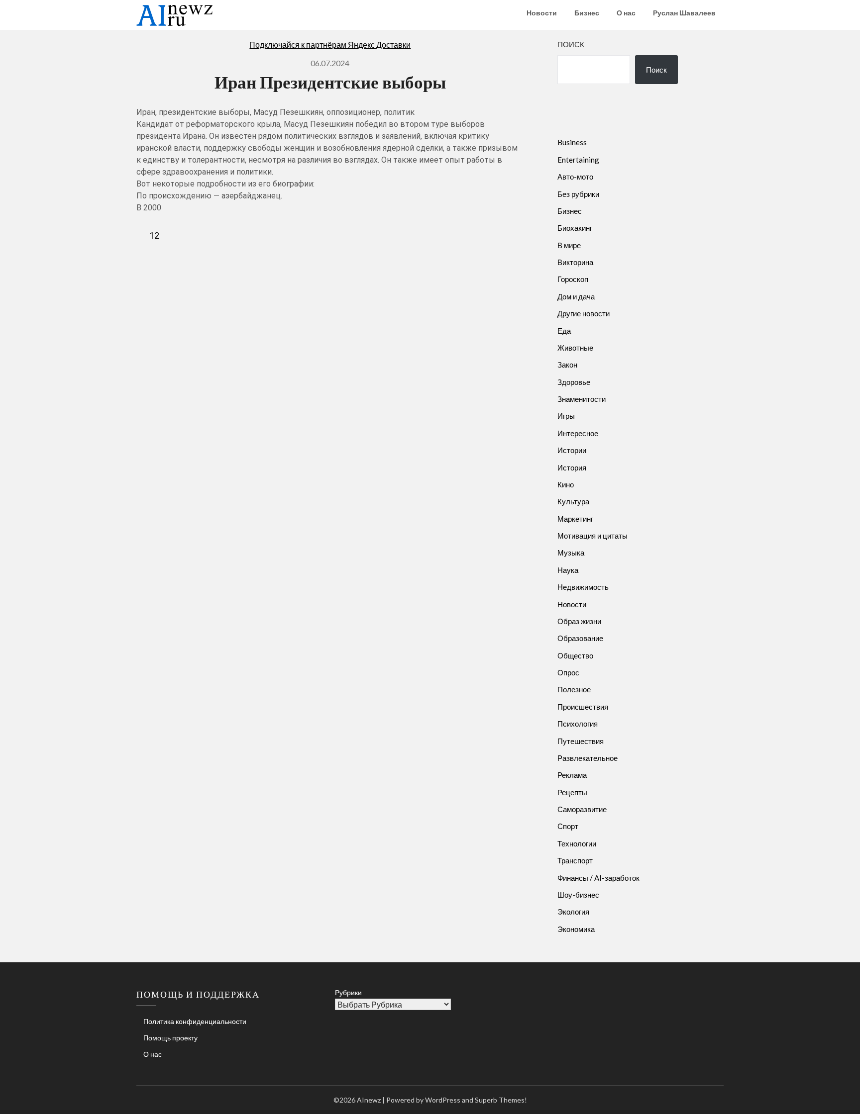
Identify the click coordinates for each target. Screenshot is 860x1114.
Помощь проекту (170, 1037)
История (571, 467)
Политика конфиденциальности (194, 1021)
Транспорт (575, 860)
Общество (575, 655)
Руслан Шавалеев (684, 12)
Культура (573, 501)
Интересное (577, 433)
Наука (567, 569)
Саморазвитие (582, 809)
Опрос (568, 672)
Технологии (576, 843)
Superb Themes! (501, 1100)
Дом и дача (576, 296)
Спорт (567, 826)
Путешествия (580, 741)
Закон (567, 364)
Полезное (574, 689)
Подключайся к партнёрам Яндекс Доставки (330, 44)
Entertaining (578, 159)
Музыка (570, 552)
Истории (571, 450)
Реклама (572, 774)
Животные (575, 347)
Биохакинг (574, 227)
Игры (566, 415)
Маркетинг (575, 518)
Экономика (576, 929)
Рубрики (348, 992)
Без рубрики (578, 193)
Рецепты (572, 792)
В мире (569, 245)
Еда (564, 330)
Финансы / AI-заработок (598, 877)
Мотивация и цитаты (592, 535)
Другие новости (583, 313)
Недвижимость (583, 586)
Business (572, 142)
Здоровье (573, 381)
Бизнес (586, 12)
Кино (565, 484)
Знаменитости (581, 398)
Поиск (570, 44)
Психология (577, 723)
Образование (580, 638)
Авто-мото (575, 176)
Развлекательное (587, 757)
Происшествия (582, 706)
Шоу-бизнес (578, 894)
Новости (542, 12)
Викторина (575, 262)
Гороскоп (572, 279)
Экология (573, 911)
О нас (626, 12)
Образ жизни (579, 621)
